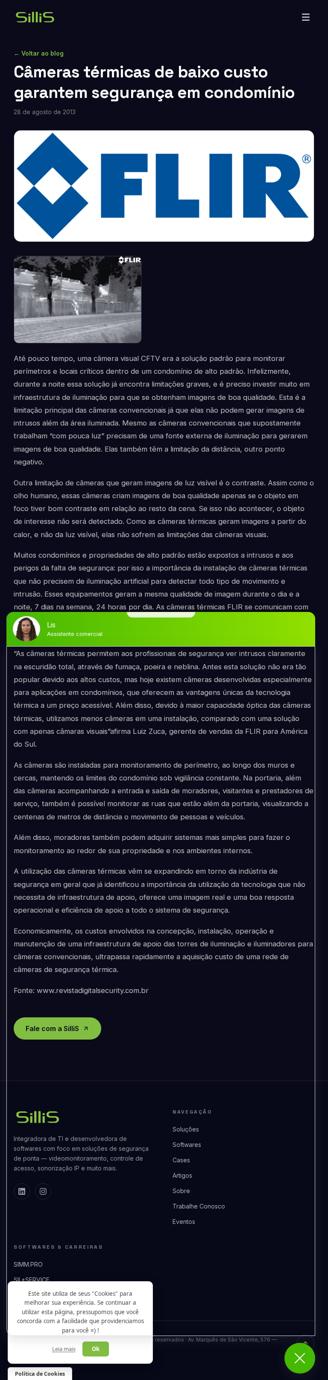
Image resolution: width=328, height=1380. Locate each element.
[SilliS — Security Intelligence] (35, 17)
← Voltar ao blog (39, 53)
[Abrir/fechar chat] (299, 1358)
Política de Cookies (40, 1373)
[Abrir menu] (305, 17)
